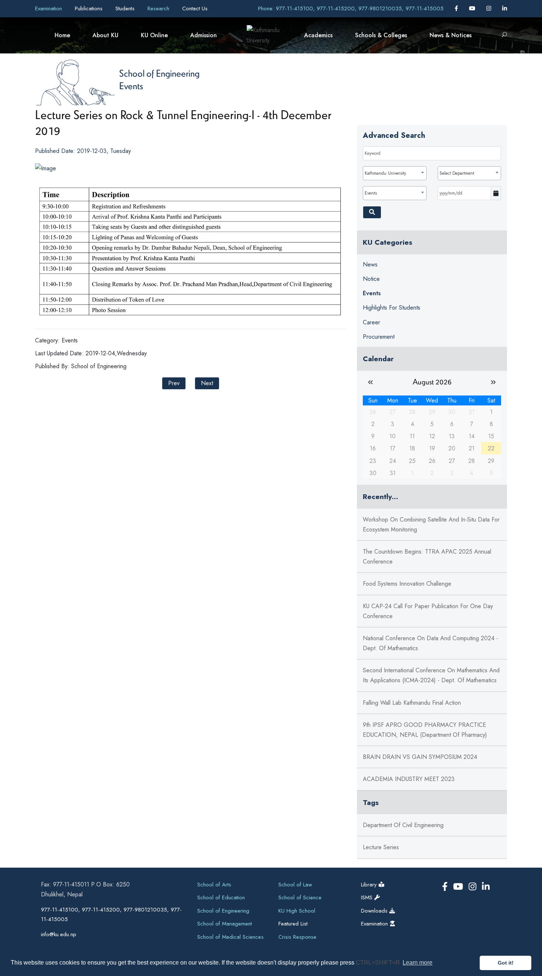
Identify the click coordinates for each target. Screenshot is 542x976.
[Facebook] (457, 8)
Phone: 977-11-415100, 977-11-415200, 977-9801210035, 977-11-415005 (351, 8)
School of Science (300, 897)
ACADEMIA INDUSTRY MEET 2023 (409, 779)
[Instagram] (489, 8)
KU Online (154, 35)
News (370, 264)
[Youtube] (473, 8)
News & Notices (451, 35)
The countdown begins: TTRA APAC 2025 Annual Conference (427, 556)
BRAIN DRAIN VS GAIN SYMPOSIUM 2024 (420, 757)
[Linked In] (504, 8)
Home (62, 35)
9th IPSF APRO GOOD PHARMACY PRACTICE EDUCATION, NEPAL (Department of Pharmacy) (425, 730)
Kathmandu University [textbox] (385, 173)
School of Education (221, 897)
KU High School (296, 911)
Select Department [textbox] (456, 173)
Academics (318, 35)
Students (125, 8)
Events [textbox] (371, 193)
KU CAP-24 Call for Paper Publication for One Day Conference (428, 611)
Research (159, 8)
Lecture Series (381, 847)
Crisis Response (297, 937)
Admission (203, 35)
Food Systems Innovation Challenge (407, 583)
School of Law (295, 885)
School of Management (224, 924)
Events (131, 85)
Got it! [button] (506, 963)
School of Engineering (159, 73)
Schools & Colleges (381, 35)
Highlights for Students (391, 307)
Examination (49, 8)
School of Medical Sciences (230, 937)
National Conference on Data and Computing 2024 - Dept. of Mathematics (430, 643)
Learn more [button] (417, 962)
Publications (89, 8)
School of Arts (214, 885)
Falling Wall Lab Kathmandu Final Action (412, 702)
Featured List (293, 924)
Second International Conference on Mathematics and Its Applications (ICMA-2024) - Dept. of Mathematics (431, 675)
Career (371, 322)
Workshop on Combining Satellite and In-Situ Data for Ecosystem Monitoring (431, 524)
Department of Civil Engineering (403, 825)
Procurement (379, 336)
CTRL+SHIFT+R (379, 962)
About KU (105, 35)
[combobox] (394, 173)
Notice (371, 279)
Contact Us (195, 8)
